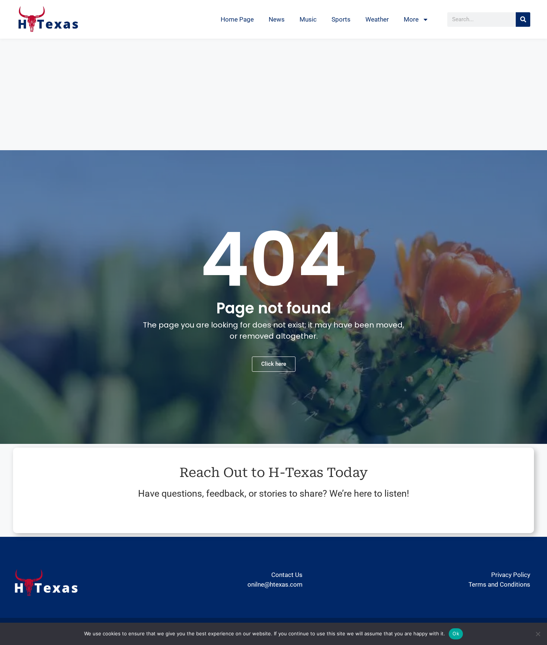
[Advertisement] (273, 94)
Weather (377, 19)
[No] (537, 634)
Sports (341, 19)
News (277, 19)
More (411, 19)
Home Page (237, 19)
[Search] (523, 19)
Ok (455, 633)
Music (308, 19)
